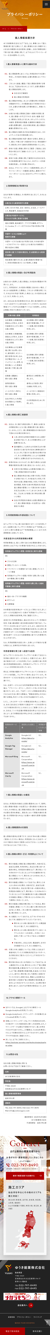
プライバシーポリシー (24, 1317)
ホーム (4, 29)
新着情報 (11, 1317)
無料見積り (37, 1331)
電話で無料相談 (13, 1331)
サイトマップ (38, 1317)
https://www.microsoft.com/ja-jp (28, 765)
